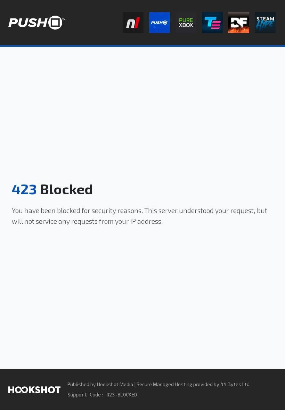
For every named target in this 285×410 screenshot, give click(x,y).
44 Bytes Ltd (235, 384)
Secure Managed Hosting (164, 384)
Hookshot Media (115, 384)
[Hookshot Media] (34, 389)
